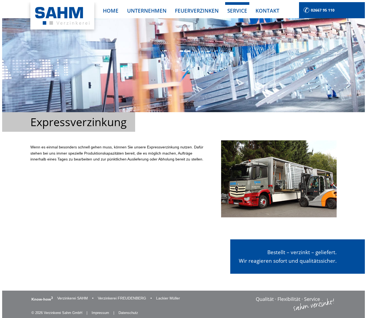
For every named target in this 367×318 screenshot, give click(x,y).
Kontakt (267, 10)
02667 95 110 (322, 10)
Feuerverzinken (197, 10)
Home (110, 10)
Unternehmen (147, 10)
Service (237, 10)
